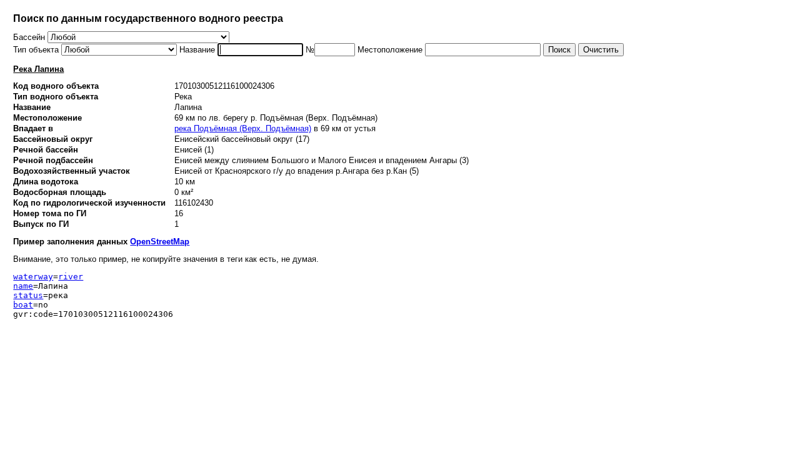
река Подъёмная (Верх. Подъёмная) (242, 128)
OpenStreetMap (159, 241)
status (28, 295)
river (70, 276)
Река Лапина (38, 69)
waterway (33, 276)
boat (23, 304)
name (23, 286)
